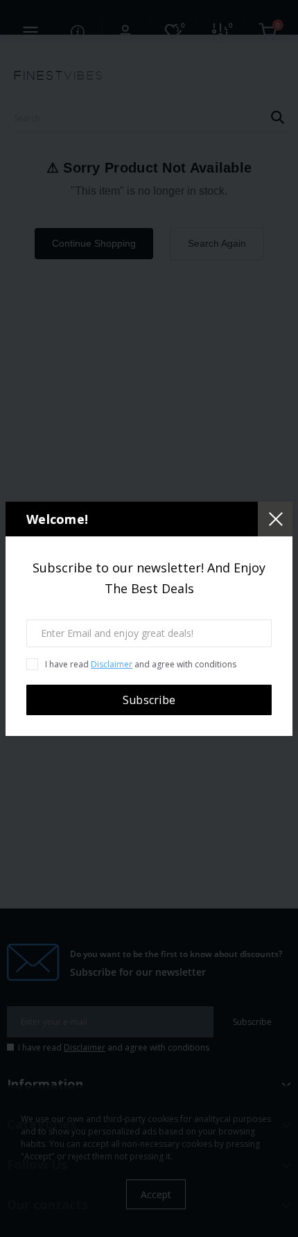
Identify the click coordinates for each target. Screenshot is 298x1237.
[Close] (275, 519)
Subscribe (149, 700)
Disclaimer (111, 664)
